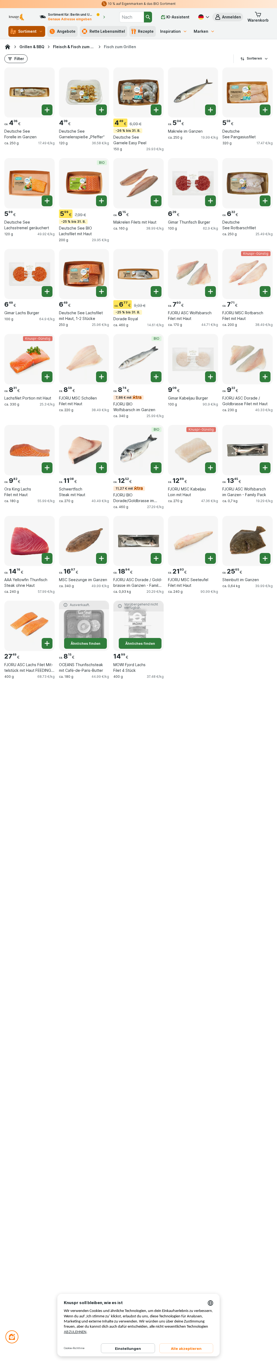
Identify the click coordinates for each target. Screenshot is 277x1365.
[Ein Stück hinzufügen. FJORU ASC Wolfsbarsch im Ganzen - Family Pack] (265, 467)
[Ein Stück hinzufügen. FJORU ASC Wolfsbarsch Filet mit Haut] (210, 291)
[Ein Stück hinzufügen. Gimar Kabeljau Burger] (210, 376)
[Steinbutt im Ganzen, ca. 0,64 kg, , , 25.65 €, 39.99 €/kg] (247, 541)
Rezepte (146, 31)
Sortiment (27, 31)
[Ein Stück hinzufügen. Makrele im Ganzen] (210, 109)
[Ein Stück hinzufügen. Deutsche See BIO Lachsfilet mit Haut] (101, 200)
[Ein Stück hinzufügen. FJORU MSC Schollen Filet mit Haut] (101, 376)
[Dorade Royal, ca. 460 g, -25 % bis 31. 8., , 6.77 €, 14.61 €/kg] (138, 274)
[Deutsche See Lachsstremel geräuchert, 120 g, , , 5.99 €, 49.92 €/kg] (29, 183)
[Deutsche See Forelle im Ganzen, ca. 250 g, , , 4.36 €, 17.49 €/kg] (29, 92)
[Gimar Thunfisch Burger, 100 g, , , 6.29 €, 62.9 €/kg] (193, 183)
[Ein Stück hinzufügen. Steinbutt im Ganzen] (265, 558)
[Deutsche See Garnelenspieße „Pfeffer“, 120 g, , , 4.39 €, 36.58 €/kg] (84, 92)
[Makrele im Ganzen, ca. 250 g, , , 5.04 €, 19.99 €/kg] (193, 92)
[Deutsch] (203, 17)
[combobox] (131, 17)
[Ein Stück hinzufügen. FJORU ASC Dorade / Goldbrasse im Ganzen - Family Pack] (156, 558)
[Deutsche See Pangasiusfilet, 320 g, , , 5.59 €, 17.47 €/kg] (247, 92)
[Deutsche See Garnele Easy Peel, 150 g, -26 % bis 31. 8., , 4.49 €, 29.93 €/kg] (138, 92)
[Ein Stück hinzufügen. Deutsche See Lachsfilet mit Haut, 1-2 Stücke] (101, 291)
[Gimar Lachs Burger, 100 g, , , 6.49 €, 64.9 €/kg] (29, 274)
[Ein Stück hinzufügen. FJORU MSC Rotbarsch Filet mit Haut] (265, 291)
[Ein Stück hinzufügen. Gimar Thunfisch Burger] (210, 200)
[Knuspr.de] (7, 47)
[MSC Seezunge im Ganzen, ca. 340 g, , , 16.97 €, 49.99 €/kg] (84, 541)
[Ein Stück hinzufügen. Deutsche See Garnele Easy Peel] (156, 109)
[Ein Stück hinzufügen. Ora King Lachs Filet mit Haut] (47, 467)
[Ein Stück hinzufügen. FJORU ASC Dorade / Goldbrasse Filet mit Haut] (265, 376)
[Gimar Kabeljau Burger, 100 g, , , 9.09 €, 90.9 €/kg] (193, 359)
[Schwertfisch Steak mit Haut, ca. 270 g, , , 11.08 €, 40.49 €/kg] (84, 450)
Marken (201, 31)
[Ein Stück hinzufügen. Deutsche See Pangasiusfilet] (265, 109)
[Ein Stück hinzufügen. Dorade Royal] (156, 291)
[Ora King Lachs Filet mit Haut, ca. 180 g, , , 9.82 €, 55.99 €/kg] (29, 450)
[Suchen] (148, 17)
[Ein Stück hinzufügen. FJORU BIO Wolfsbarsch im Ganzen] (156, 376)
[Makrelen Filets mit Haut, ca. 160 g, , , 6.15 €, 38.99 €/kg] (138, 183)
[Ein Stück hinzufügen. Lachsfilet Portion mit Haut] (47, 376)
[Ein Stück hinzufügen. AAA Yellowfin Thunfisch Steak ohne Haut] (47, 558)
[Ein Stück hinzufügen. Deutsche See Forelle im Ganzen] (47, 109)
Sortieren (254, 58)
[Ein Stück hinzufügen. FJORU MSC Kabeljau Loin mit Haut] (210, 467)
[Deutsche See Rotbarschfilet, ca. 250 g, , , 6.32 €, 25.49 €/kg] (247, 183)
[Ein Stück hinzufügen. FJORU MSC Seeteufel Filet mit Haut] (210, 558)
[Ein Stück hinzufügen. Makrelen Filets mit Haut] (156, 200)
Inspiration (170, 31)
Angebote (66, 31)
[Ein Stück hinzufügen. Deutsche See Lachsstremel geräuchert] (47, 200)
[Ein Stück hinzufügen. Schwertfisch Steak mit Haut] (101, 467)
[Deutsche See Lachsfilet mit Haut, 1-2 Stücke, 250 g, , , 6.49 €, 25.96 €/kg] (84, 274)
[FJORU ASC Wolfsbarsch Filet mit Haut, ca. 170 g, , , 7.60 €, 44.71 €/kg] (193, 274)
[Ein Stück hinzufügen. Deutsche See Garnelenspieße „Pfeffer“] (101, 109)
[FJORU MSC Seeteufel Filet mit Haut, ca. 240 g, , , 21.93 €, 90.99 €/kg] (193, 541)
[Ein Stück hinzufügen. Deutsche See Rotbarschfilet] (265, 200)
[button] (227, 17)
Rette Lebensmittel (107, 31)
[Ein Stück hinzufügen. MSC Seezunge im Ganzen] (101, 558)
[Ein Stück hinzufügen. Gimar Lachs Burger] (47, 291)
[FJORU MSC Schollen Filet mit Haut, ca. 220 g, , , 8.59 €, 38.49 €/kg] (84, 359)
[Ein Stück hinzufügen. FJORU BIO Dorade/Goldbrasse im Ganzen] (156, 467)
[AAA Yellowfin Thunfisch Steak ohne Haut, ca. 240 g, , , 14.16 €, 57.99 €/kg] (29, 541)
